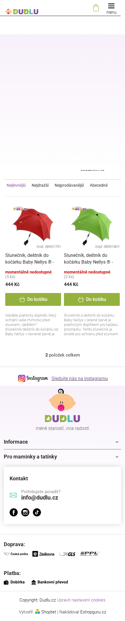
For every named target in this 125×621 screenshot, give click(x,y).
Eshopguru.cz (93, 612)
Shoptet (48, 612)
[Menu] (111, 8)
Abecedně (99, 185)
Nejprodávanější (69, 185)
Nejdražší (40, 185)
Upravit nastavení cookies (81, 600)
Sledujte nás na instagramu (79, 378)
